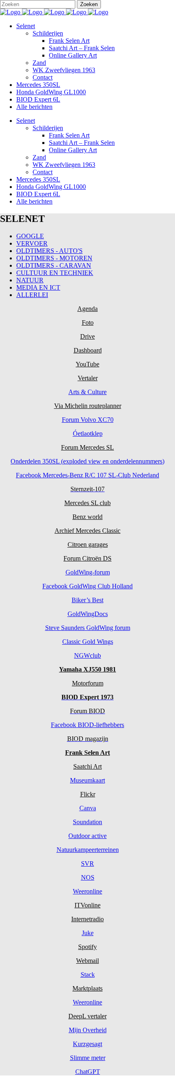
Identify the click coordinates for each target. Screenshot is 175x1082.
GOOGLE (30, 236)
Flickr (87, 794)
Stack (88, 974)
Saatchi (82, 766)
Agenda (87, 308)
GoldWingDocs (88, 613)
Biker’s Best (87, 599)
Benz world (87, 516)
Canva (87, 808)
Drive (87, 336)
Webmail (87, 960)
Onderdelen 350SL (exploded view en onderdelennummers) (87, 461)
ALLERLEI (32, 294)
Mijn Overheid (88, 1030)
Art (97, 766)
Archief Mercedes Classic (87, 530)
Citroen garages (88, 544)
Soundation (87, 821)
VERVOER (32, 243)
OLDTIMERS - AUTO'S (49, 250)
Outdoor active (87, 835)
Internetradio (87, 919)
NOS (87, 877)
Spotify (87, 946)
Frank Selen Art (87, 752)
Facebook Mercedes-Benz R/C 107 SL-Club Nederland (87, 475)
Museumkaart (87, 780)
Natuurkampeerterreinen (88, 849)
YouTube (87, 364)
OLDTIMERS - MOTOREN (54, 258)
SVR (87, 863)
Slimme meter (87, 1057)
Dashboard (88, 350)
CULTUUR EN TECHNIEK (54, 272)
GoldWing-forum (88, 572)
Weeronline (87, 891)
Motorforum (87, 683)
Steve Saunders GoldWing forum (87, 627)
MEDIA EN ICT (38, 287)
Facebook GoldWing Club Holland (87, 586)
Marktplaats (87, 988)
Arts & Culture (87, 391)
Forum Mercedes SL (87, 447)
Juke (88, 932)
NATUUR (30, 280)
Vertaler (88, 378)
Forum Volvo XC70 (88, 419)
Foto (88, 322)
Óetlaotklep (88, 433)
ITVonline (87, 905)
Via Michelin (71, 405)
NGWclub (87, 655)
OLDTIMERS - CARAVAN (53, 265)
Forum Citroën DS (87, 558)
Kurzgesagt (87, 1043)
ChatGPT (87, 1071)
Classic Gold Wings (87, 641)
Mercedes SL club (87, 502)
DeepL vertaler (87, 1016)
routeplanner (104, 405)
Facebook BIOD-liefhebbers (87, 724)
